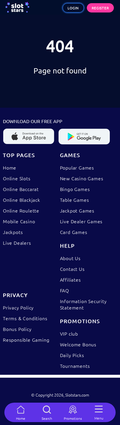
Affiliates (70, 279)
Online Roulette (21, 210)
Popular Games (77, 167)
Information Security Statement (83, 304)
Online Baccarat (21, 189)
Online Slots (17, 178)
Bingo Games (75, 189)
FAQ (64, 290)
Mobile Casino (19, 221)
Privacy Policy (18, 307)
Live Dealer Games (81, 221)
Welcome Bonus (78, 344)
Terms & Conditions (25, 318)
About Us (70, 258)
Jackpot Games (77, 210)
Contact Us (72, 269)
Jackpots (13, 232)
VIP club (69, 333)
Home (9, 167)
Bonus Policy (17, 329)
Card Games (73, 232)
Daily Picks (72, 355)
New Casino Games (81, 178)
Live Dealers (17, 242)
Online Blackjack (21, 200)
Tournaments (75, 366)
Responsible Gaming (26, 339)
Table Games (74, 200)
